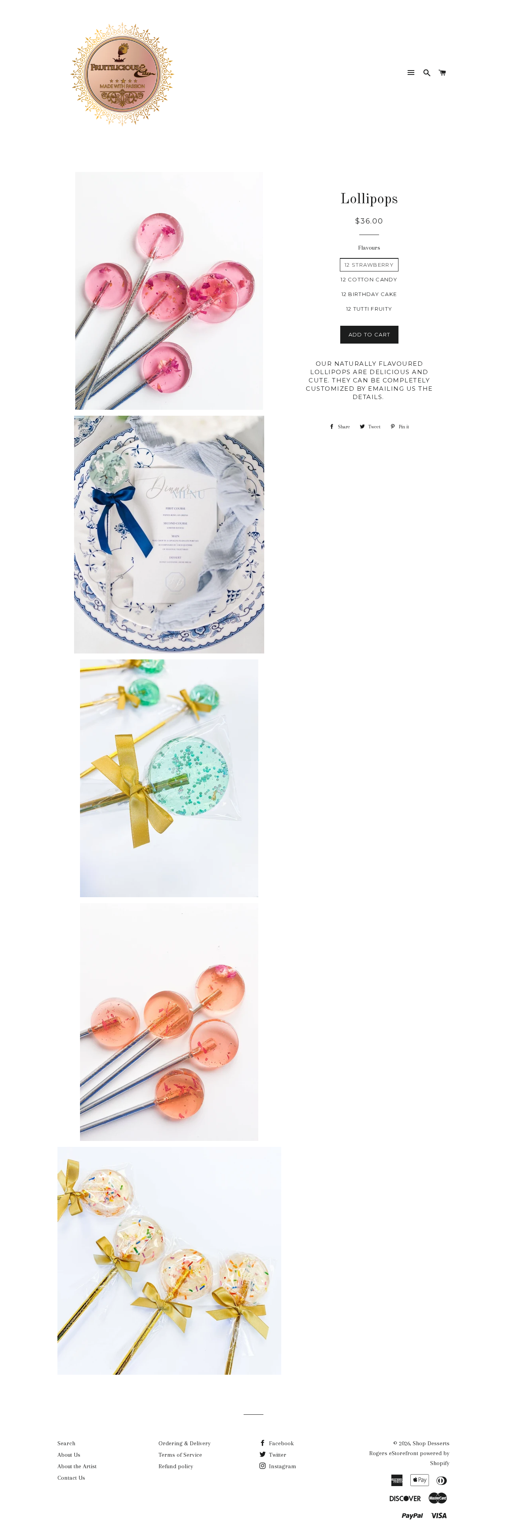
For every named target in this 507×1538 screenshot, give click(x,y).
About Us (68, 1454)
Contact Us (71, 1477)
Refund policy (175, 1466)
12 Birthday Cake (369, 294)
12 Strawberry (369, 265)
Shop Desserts (431, 1443)
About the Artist (77, 1466)
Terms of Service (180, 1454)
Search (66, 1443)
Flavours (369, 247)
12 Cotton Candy (369, 279)
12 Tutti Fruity (369, 309)
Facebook (280, 1443)
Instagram (281, 1466)
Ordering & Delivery (184, 1443)
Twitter (276, 1454)
